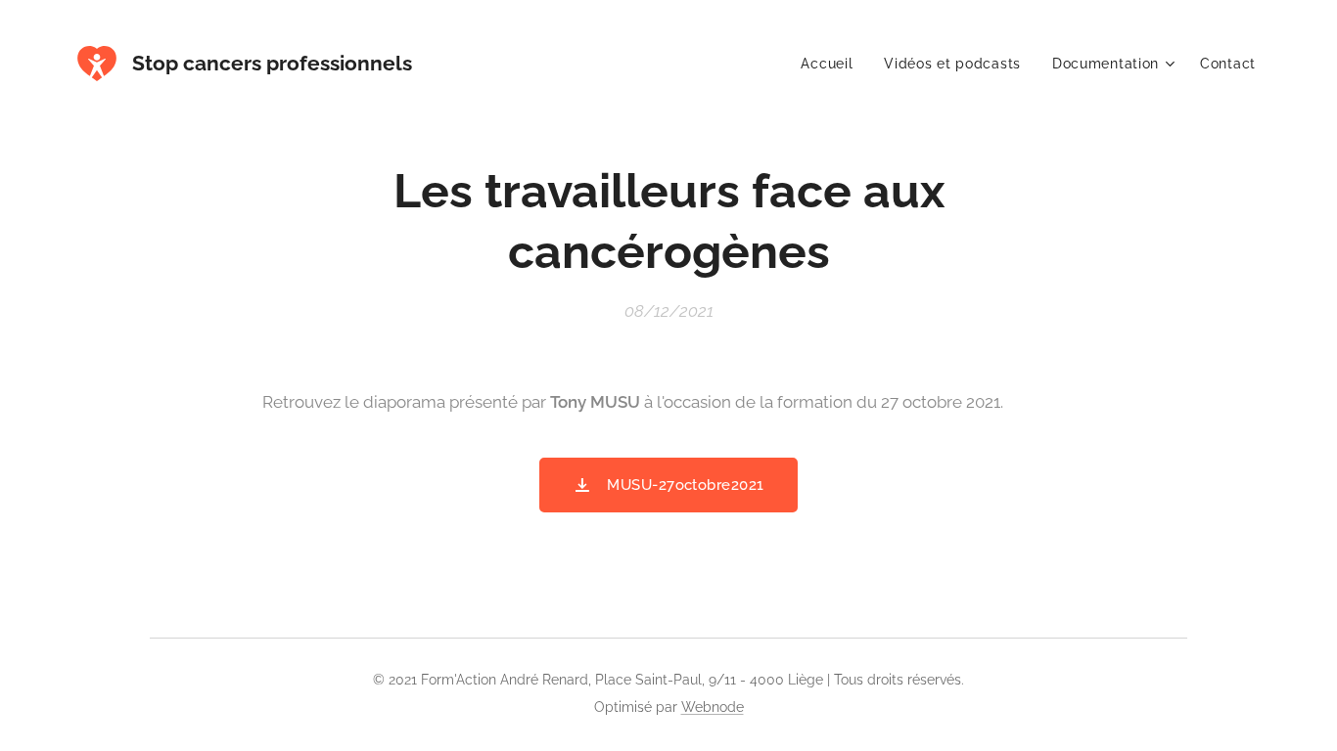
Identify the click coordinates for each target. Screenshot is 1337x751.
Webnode (712, 707)
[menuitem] (832, 63)
